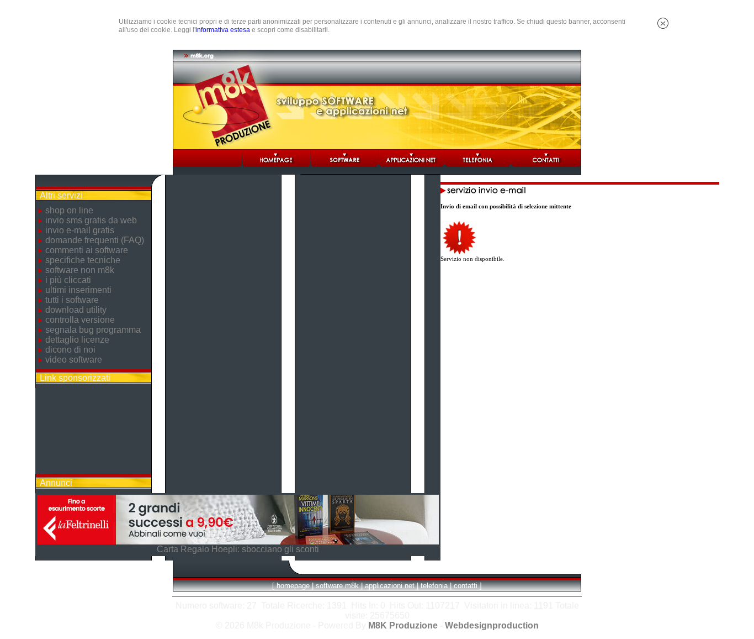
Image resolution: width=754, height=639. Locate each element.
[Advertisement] (93, 431)
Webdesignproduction (492, 625)
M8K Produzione (403, 625)
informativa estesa (222, 30)
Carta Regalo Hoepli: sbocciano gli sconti (238, 549)
